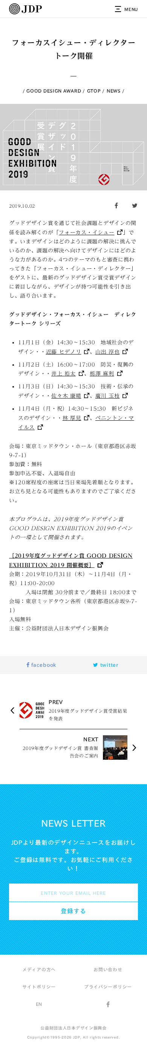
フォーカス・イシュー (86, 232)
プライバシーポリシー (108, 986)
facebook (43, 665)
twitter (108, 665)
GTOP (94, 90)
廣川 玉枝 (107, 395)
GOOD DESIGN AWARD (53, 90)
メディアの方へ (39, 969)
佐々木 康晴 (66, 395)
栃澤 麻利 (102, 373)
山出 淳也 (107, 351)
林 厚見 (72, 418)
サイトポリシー (39, 986)
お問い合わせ (107, 969)
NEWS (114, 90)
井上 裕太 (63, 373)
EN (39, 1004)
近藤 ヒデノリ (63, 351)
